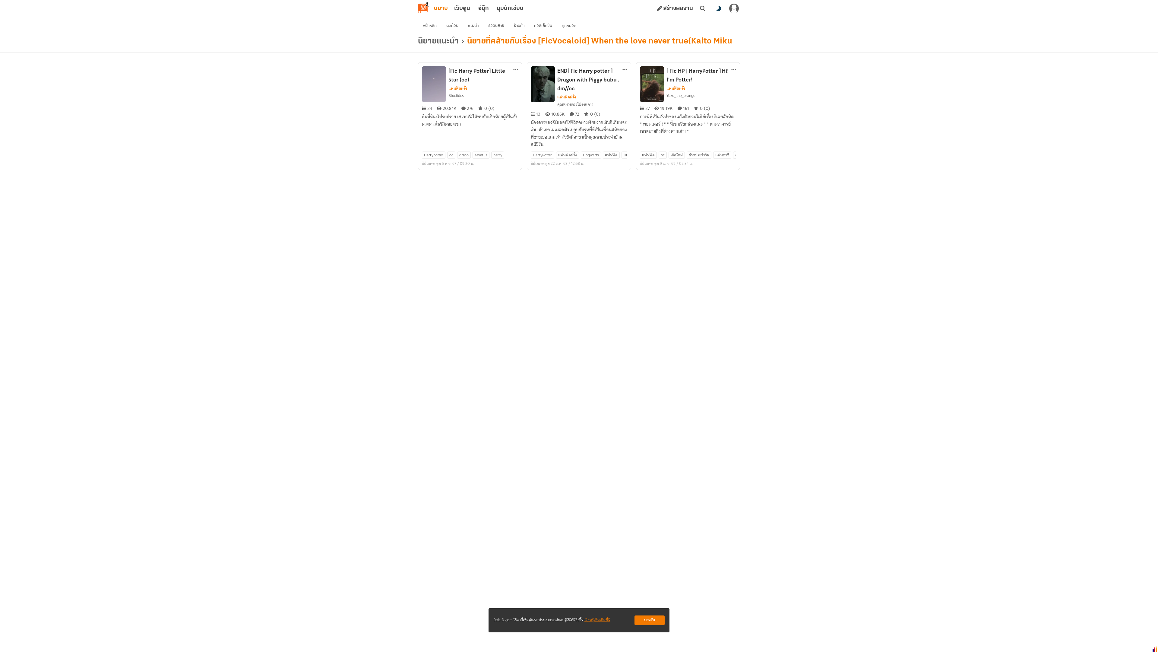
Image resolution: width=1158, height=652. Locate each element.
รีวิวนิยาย (496, 26)
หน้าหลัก (430, 26)
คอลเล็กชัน (543, 26)
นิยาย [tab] (441, 8)
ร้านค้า (519, 26)
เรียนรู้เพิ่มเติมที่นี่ (597, 620)
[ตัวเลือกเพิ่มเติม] (515, 69)
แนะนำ (473, 26)
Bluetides (456, 95)
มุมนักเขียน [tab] (510, 8)
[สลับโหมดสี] (718, 8)
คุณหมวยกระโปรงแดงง (575, 104)
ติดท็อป (452, 26)
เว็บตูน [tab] (462, 8)
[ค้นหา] (703, 8)
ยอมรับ (649, 620)
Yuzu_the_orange (680, 95)
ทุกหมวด (569, 26)
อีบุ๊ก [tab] (483, 8)
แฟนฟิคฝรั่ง (457, 88)
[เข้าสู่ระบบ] (734, 8)
